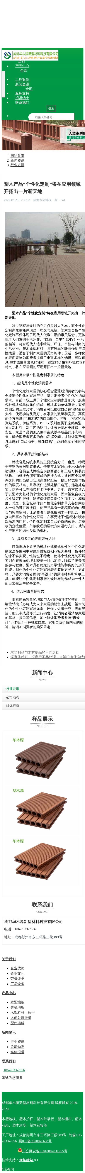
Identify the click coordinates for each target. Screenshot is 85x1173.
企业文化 (48, 61)
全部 (21, 61)
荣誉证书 (63, 61)
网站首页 (22, 52)
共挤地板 (50, 70)
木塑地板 (35, 70)
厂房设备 (77, 61)
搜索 (51, 108)
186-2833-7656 (14, 1070)
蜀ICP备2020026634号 (35, 1141)
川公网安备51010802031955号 (44, 1151)
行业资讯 (40, 89)
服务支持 (22, 93)
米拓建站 (26, 1160)
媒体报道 (70, 89)
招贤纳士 (22, 98)
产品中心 (22, 66)
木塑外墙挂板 (43, 75)
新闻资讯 (22, 84)
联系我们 (22, 102)
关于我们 (22, 57)
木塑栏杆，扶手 (70, 70)
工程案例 (22, 79)
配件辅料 (62, 75)
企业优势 (33, 61)
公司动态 (55, 89)
